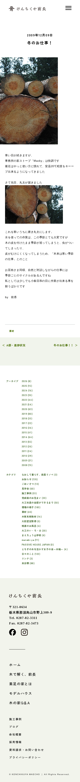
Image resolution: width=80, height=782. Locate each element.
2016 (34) (27, 427)
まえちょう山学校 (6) (33, 535)
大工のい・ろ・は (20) (34, 530)
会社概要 (15, 734)
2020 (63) (27, 409)
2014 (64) (27, 437)
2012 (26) (27, 446)
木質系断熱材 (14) (32, 516)
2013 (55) (27, 441)
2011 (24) (27, 451)
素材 (11, 331)
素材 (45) (27, 511)
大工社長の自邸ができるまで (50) (40, 502)
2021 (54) (27, 404)
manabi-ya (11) (30, 539)
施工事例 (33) (29, 493)
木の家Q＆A (19, 702)
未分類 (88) (28, 563)
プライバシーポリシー (25, 757)
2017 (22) (27, 423)
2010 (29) (27, 455)
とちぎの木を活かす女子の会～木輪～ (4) (45, 549)
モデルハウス (20, 693)
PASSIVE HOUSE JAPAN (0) (38, 544)
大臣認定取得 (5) (31, 521)
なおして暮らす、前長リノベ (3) (39, 474)
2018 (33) (27, 418)
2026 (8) (26, 381)
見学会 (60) (28, 488)
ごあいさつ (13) (30, 483)
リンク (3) (27, 558)
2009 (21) (27, 460)
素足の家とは (20, 683)
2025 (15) (27, 385)
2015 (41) (27, 432)
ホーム (15, 664)
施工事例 (15, 719)
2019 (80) (27, 413)
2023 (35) (27, 395)
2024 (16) (27, 390)
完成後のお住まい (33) (34, 497)
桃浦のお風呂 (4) (31, 525)
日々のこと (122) (31, 553)
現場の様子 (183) (31, 507)
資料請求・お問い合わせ (26, 750)
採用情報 (15, 742)
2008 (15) (27, 465)
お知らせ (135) (30, 479)
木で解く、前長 (22, 674)
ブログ (14, 727)
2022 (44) (27, 399)
